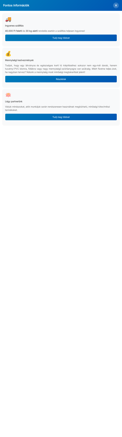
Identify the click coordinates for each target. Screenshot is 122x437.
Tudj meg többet (61, 37)
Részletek (61, 79)
